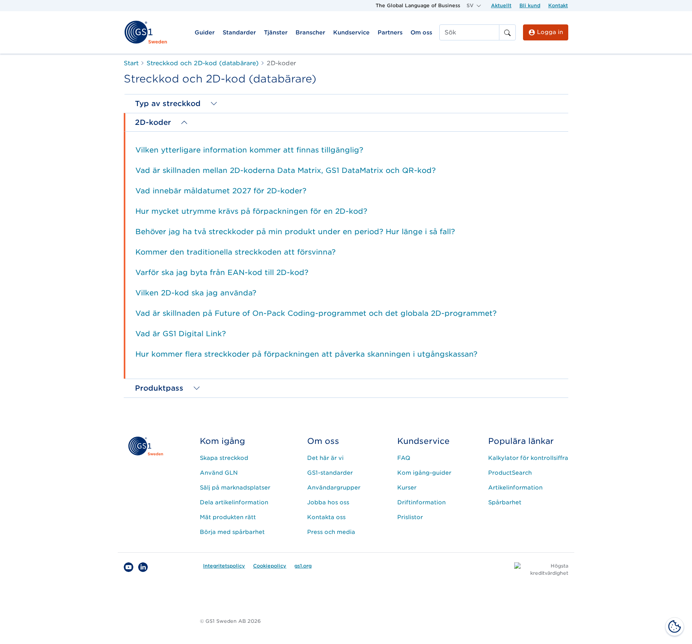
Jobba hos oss (328, 502)
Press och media (331, 532)
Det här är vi (325, 458)
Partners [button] (390, 32)
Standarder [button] (239, 32)
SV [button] (471, 5)
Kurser (406, 487)
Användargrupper (333, 487)
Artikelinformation (515, 487)
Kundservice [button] (351, 32)
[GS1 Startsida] (145, 32)
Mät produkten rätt (228, 517)
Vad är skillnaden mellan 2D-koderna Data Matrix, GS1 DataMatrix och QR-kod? (285, 170)
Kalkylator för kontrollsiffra (528, 458)
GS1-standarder (330, 472)
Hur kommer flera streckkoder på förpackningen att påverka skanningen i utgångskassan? (306, 354)
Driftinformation (421, 502)
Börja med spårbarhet (232, 532)
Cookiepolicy (269, 566)
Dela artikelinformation (234, 502)
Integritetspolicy (224, 566)
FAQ (403, 458)
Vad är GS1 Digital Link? (180, 333)
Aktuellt (501, 5)
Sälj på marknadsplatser (235, 487)
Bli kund (529, 5)
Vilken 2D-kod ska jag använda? (195, 293)
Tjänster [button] (276, 32)
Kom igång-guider (424, 472)
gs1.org (303, 566)
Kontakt (558, 5)
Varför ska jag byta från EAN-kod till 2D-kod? (221, 272)
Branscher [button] (310, 32)
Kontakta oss (326, 517)
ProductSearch (510, 472)
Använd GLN (219, 472)
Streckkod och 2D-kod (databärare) (203, 63)
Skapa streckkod (224, 458)
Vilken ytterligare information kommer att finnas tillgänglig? (249, 150)
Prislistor (410, 517)
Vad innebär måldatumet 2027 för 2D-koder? (220, 191)
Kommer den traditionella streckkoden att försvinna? (235, 252)
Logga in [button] (549, 32)
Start (131, 63)
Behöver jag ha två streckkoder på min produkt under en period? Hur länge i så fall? (295, 231)
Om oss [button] (421, 32)
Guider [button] (205, 32)
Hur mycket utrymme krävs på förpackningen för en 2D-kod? (251, 211)
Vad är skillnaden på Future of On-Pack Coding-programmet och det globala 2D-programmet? (316, 313)
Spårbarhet (504, 502)
